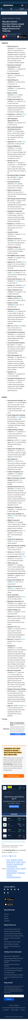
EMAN (15, 522)
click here (15, 852)
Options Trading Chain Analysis (12, 931)
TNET (15, 565)
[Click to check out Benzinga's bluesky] (4, 894)
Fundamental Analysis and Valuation (13, 968)
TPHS (13, 541)
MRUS (22, 639)
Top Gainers (9, 875)
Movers (23, 862)
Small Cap (20, 860)
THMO (15, 402)
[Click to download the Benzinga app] (9, 899)
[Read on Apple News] (22, 36)
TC (14, 234)
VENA (23, 597)
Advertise (6, 918)
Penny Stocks (13, 860)
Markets (18, 862)
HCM (15, 257)
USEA (15, 334)
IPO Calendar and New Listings (12, 941)
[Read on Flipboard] (3, 36)
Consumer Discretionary (12, 866)
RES (19, 326)
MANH (15, 603)
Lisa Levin (6, 34)
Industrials (23, 868)
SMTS (13, 461)
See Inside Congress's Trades (13, 776)
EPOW (16, 281)
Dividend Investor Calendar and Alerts (13, 935)
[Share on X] (5, 856)
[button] (22, 5)
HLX (15, 201)
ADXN (15, 292)
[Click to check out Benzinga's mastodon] (8, 894)
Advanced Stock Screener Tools (12, 929)
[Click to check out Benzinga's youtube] (18, 891)
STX (17, 691)
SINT (15, 357)
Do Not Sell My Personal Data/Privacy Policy (14, 1007)
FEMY (24, 114)
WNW (20, 480)
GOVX (15, 162)
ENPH (15, 311)
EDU (13, 131)
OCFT (15, 69)
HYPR (15, 374)
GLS (13, 612)
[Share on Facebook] (8, 856)
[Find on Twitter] (22, 34)
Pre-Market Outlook (11, 862)
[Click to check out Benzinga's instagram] (8, 891)
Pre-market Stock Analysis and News (13, 974)
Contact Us (7, 920)
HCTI (15, 509)
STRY (13, 516)
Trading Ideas (9, 864)
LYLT (15, 88)
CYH (15, 345)
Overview (14, 814)
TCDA (22, 552)
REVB (15, 488)
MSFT (15, 672)
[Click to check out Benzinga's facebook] (4, 891)
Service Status (14, 1010)
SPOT (13, 588)
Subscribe (9, 999)
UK (14, 575)
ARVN (23, 285)
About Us (6, 914)
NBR (13, 192)
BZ (14, 305)
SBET (15, 240)
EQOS (15, 95)
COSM (15, 148)
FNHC (15, 432)
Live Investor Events (9, 972)
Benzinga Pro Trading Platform (12, 956)
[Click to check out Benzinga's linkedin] (11, 891)
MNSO (20, 298)
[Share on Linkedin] (3, 856)
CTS (23, 531)
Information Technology (11, 870)
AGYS (24, 262)
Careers (6, 916)
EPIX (15, 48)
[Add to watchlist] (23, 787)
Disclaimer (6, 1010)
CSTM (23, 556)
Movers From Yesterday (11, 873)
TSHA (15, 451)
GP (17, 177)
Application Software (18, 864)
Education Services (11, 868)
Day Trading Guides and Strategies (13, 970)
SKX (13, 629)
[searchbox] (15, 13)
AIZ (22, 616)
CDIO (17, 417)
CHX (15, 213)
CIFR (15, 82)
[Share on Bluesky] (10, 856)
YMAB (15, 474)
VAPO (23, 142)
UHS (13, 272)
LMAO (15, 123)
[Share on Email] (13, 856)
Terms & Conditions (14, 1005)
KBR (19, 705)
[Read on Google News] (11, 36)
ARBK (15, 184)
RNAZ (15, 380)
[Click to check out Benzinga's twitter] (15, 891)
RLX (13, 75)
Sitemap (22, 1010)
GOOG (16, 648)
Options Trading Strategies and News (13, 958)
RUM (22, 224)
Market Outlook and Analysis (11, 944)
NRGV (13, 582)
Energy (18, 868)
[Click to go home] (8, 5)
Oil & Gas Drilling (21, 873)
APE (15, 547)
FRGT (15, 101)
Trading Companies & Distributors (13, 877)
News (8, 860)
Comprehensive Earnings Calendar (13, 933)
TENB (15, 249)
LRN (20, 440)
